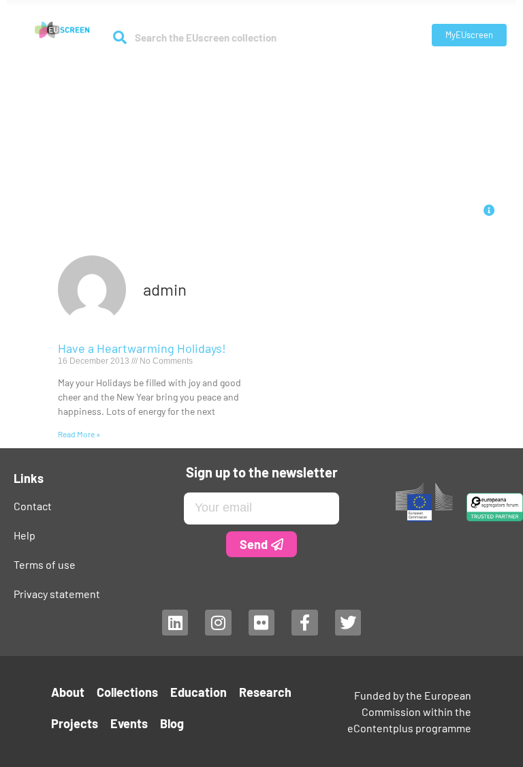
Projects (357, 75)
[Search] (119, 37)
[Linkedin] (175, 623)
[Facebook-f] (304, 623)
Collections (149, 75)
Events (406, 75)
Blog (172, 723)
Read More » (79, 434)
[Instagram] (218, 623)
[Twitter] (348, 623)
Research (287, 75)
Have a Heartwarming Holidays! (142, 348)
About (81, 75)
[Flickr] (261, 623)
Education (227, 75)
